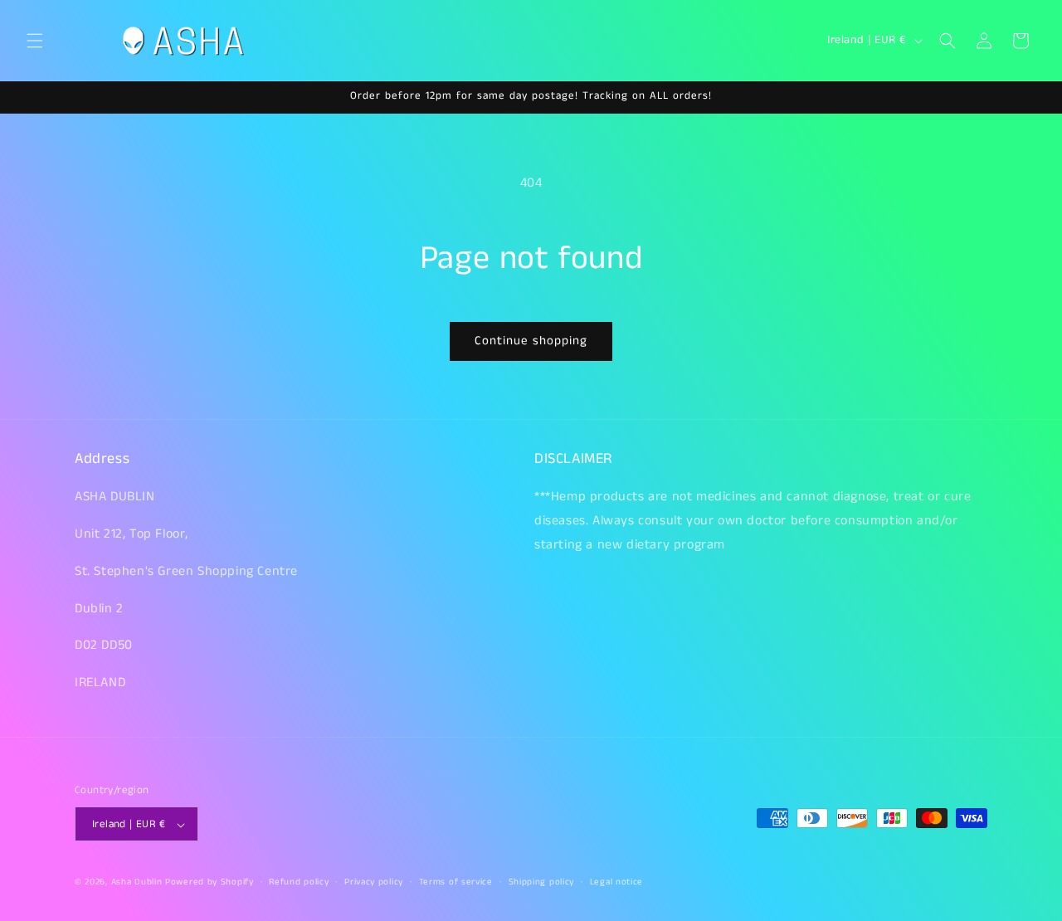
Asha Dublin (137, 882)
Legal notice (616, 882)
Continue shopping (531, 340)
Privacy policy (373, 882)
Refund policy (299, 882)
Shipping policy (542, 882)
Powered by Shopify (209, 882)
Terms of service (456, 882)
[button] (35, 40)
